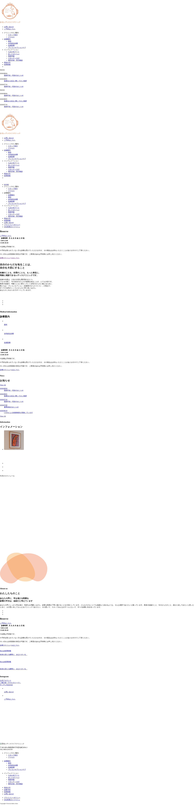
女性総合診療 (13, 43)
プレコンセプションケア (17, 47)
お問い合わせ (9, 27)
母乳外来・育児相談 (15, 60)
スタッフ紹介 (13, 35)
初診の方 (7, 62)
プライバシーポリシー (12, 225)
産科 (9, 41)
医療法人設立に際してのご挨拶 (15, 81)
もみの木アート (13, 52)
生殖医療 (11, 45)
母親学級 (11, 56)
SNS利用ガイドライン (12, 227)
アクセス (11, 37)
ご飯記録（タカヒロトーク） (10, 683)
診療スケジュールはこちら (9, 258)
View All (3, 385)
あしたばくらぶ (13, 54)
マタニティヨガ (13, 58)
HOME (6, 184)
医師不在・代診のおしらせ (13, 75)
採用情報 (7, 64)
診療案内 (7, 39)
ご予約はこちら (9, 29)
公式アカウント (5, 680)
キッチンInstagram (6, 685)
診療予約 (7, 790)
